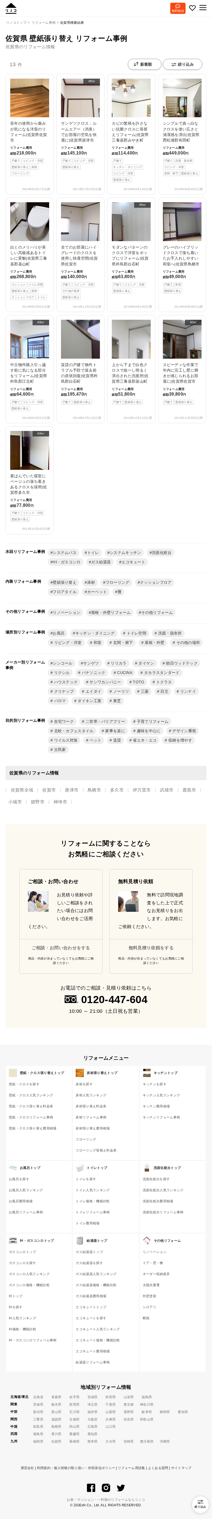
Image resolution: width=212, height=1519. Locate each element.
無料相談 (178, 10)
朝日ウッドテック (181, 663)
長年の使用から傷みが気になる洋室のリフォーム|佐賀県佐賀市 (28, 148)
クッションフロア (156, 582)
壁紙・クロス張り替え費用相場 (32, 1128)
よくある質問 (158, 1468)
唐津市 (71, 790)
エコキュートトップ (91, 1307)
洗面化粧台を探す (156, 1179)
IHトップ (16, 1296)
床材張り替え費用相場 (93, 1128)
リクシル (61, 672)
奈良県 (129, 1419)
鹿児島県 (146, 1441)
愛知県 (183, 1412)
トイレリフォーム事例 (93, 1212)
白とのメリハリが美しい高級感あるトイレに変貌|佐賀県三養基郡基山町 (28, 272)
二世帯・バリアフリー (104, 721)
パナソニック (92, 672)
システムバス (64, 552)
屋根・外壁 (154, 642)
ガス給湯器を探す (89, 1263)
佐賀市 (49, 790)
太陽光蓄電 (151, 1285)
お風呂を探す (19, 1179)
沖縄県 (165, 1441)
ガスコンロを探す (22, 1263)
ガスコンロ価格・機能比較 (29, 1285)
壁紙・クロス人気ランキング (31, 1095)
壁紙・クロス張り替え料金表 (31, 1106)
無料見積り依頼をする (151, 947)
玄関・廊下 (122, 642)
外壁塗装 (149, 1296)
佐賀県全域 (22, 790)
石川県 (74, 1412)
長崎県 (74, 1441)
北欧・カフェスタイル (73, 731)
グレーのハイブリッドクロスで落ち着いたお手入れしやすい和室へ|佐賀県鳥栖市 (181, 268)
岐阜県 (147, 1412)
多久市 (117, 790)
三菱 (144, 691)
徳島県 (38, 1434)
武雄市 (166, 790)
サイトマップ (181, 1468)
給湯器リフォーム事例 (93, 1362)
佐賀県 (56, 1441)
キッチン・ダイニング (95, 633)
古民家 (59, 749)
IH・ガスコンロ (67, 562)
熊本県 (93, 1441)
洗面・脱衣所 (169, 633)
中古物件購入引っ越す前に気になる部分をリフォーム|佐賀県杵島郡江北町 (28, 365)
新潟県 (38, 1412)
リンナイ (187, 691)
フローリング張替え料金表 (96, 1150)
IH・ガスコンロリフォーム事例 (33, 1340)
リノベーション (66, 612)
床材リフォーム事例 (91, 1117)
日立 (163, 691)
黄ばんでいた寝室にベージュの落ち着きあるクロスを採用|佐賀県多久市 (28, 476)
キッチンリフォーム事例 (161, 1117)
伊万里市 (142, 790)
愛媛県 (74, 1434)
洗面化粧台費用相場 (158, 1201)
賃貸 (116, 740)
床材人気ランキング (91, 1095)
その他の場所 (187, 642)
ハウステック (65, 682)
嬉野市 (37, 802)
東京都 (129, 1404)
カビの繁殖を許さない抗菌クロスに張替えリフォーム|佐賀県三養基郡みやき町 (130, 151)
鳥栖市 (94, 790)
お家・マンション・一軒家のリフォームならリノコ (106, 1500)
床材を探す (84, 1084)
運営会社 (27, 1468)
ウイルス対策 (65, 740)
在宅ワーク (63, 721)
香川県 (56, 1434)
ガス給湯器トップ (89, 1252)
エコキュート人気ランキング (98, 1329)
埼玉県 (93, 1404)
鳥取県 (38, 1426)
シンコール (63, 663)
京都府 (74, 1419)
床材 (91, 582)
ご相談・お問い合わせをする (61, 947)
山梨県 (110, 1412)
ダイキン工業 (88, 701)
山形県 (129, 1397)
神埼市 (60, 802)
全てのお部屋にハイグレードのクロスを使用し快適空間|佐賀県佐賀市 (79, 272)
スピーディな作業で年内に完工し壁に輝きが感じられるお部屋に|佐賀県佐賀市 (180, 362)
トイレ (93, 552)
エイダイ (93, 691)
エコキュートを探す (91, 1318)
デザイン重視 (183, 731)
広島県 (93, 1426)
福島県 (147, 1397)
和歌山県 (146, 1419)
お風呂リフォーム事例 (26, 1212)
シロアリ (149, 1307)
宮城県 (93, 1397)
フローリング (117, 582)
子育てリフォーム (152, 721)
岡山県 (74, 1426)
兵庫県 (110, 1419)
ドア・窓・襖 (153, 1263)
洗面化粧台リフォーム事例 (163, 1212)
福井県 (93, 1412)
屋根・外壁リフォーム (111, 612)
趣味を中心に (148, 731)
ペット (94, 740)
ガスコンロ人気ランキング (29, 1274)
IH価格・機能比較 (22, 1329)
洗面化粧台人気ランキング (163, 1190)
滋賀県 (56, 1419)
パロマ (59, 701)
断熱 (146, 1318)
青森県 (56, 1397)
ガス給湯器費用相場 (91, 1296)
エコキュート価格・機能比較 (98, 1340)
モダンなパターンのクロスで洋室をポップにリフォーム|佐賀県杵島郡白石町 (130, 247)
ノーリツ (120, 691)
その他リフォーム (157, 612)
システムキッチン (125, 552)
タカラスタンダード (161, 672)
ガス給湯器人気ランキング (96, 1274)
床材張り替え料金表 (91, 1106)
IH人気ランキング (22, 1318)
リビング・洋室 (67, 642)
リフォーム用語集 (131, 1468)
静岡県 (165, 1412)
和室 (96, 642)
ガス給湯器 (101, 562)
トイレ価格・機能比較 (93, 1201)
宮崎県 (129, 1441)
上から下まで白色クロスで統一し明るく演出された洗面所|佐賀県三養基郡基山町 (130, 383)
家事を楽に (114, 731)
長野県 (129, 1412)
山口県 (110, 1426)
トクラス (163, 682)
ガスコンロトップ (22, 1252)
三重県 (38, 1419)
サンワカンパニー (104, 682)
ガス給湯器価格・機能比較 (96, 1285)
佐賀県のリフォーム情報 (30, 46)
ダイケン (145, 663)
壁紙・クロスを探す (24, 1084)
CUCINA (124, 672)
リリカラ (118, 663)
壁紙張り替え (64, 582)
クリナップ (63, 691)
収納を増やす (179, 740)
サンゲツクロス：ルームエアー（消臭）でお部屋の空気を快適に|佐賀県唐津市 (79, 124)
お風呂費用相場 (21, 1201)
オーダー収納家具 (156, 1274)
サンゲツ (91, 663)
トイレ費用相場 (87, 1223)
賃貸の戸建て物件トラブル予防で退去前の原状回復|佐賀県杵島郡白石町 (79, 383)
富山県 (56, 1412)
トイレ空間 (135, 633)
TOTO (138, 682)
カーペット (97, 592)
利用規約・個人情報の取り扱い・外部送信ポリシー (76, 1468)
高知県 (93, 1434)
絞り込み (186, 64)
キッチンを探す (154, 1084)
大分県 (110, 1441)
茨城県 (38, 1404)
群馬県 (74, 1404)
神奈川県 (146, 1404)
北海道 (38, 1397)
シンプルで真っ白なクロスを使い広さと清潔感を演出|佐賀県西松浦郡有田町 (181, 148)
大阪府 (93, 1419)
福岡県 (38, 1441)
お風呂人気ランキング (26, 1190)
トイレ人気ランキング (93, 1190)
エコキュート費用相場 (93, 1351)
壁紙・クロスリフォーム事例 (31, 1117)
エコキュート (133, 562)
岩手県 (74, 1397)
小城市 (15, 802)
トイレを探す (86, 1179)
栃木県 (56, 1404)
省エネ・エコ (144, 740)
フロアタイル (64, 592)
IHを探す (16, 1307)
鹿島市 (189, 790)
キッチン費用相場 (156, 1106)
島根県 (56, 1426)
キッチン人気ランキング (161, 1095)
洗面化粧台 (162, 552)
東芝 (116, 701)
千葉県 (110, 1404)
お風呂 (59, 633)
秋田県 (110, 1397)
